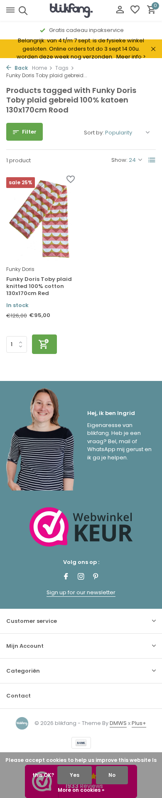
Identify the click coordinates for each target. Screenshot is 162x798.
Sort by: (94, 133)
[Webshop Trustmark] (81, 527)
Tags (62, 67)
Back (20, 67)
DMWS (118, 723)
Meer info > (131, 57)
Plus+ (139, 723)
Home (39, 67)
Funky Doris (20, 269)
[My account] (120, 10)
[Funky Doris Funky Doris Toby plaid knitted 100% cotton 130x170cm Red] (40, 219)
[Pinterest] (96, 577)
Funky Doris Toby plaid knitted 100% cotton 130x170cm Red (39, 286)
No (111, 774)
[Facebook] (66, 577)
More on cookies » (81, 789)
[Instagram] (81, 577)
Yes (74, 774)
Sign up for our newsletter (81, 592)
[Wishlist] (135, 10)
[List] (152, 160)
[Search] (22, 10)
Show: (119, 160)
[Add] (44, 344)
